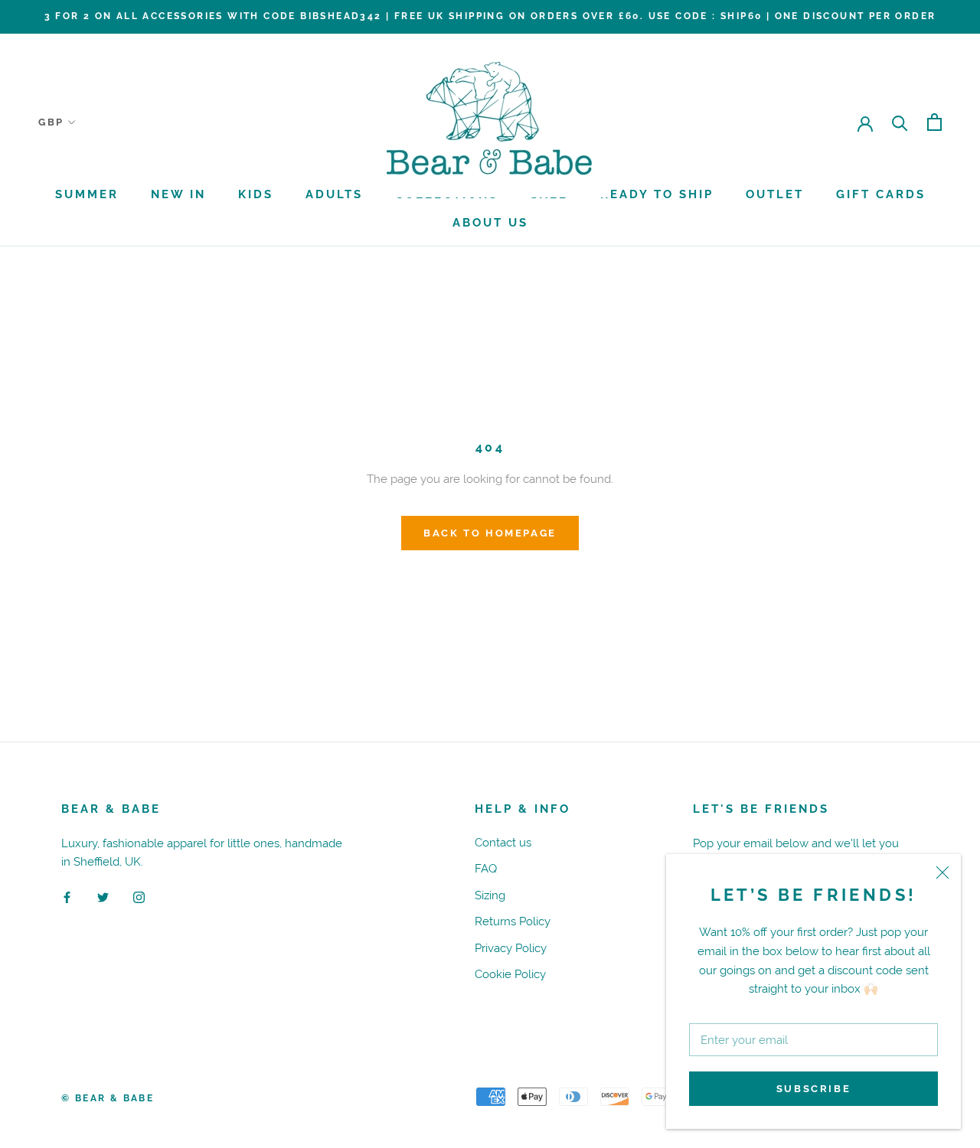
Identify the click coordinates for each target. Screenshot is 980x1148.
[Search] (900, 122)
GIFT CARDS (881, 194)
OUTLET (775, 194)
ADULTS (334, 194)
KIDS (255, 194)
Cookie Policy (510, 973)
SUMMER (87, 194)
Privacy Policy (511, 947)
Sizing (490, 895)
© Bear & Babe (107, 1098)
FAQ (486, 868)
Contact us (503, 842)
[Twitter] (103, 896)
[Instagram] (139, 896)
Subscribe (813, 1088)
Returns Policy (512, 921)
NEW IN (178, 194)
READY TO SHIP (657, 194)
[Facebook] (67, 896)
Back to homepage (490, 533)
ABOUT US (490, 223)
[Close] (942, 872)
